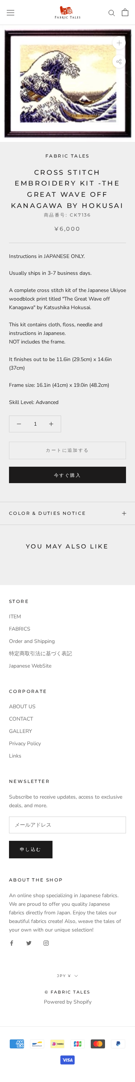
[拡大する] (119, 42)
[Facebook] (11, 942)
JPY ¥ (64, 975)
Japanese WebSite (30, 665)
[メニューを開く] (10, 12)
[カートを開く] (125, 12)
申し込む (31, 849)
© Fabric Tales (68, 992)
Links (15, 755)
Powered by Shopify (68, 1001)
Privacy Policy (25, 743)
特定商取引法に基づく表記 (40, 653)
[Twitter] (29, 942)
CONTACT (21, 718)
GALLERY (20, 731)
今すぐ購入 (67, 475)
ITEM (15, 616)
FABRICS (19, 628)
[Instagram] (46, 942)
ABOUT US (22, 706)
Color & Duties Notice (47, 513)
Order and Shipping (32, 641)
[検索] (111, 12)
